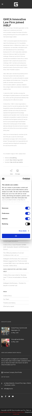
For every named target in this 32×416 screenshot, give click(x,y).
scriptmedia (16, 414)
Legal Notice (3, 412)
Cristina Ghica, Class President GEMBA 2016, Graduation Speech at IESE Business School (16, 247)
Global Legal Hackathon (10, 241)
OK (16, 236)
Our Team (6, 299)
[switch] (27, 213)
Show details (23, 231)
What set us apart (8, 306)
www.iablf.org (13, 157)
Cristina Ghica (7, 295)
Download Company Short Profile (12, 372)
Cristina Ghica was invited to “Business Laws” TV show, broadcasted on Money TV (15, 277)
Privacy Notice (12, 412)
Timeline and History (9, 303)
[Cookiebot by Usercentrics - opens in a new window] (23, 179)
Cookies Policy (20, 412)
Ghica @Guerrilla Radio (17, 339)
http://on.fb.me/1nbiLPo (16, 162)
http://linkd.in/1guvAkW (16, 160)
